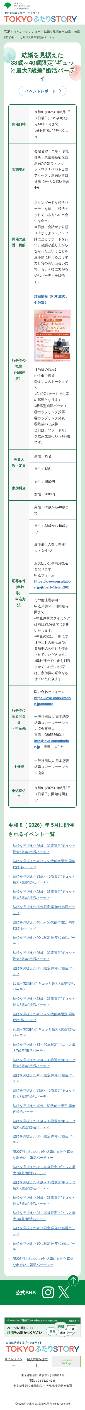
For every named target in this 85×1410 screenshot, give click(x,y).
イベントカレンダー (27, 31)
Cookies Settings (66, 1361)
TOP (7, 31)
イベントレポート (40, 91)
